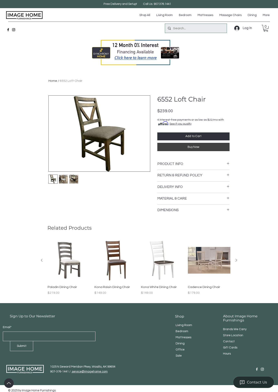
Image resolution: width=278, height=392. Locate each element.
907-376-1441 (59, 371)
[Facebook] (8, 30)
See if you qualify (181, 123)
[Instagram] (14, 30)
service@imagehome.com (89, 371)
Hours (227, 353)
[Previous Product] (41, 260)
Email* (7, 327)
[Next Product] (236, 260)
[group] (139, 269)
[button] (266, 28)
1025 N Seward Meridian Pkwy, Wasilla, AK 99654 (82, 366)
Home (52, 80)
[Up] (9, 383)
